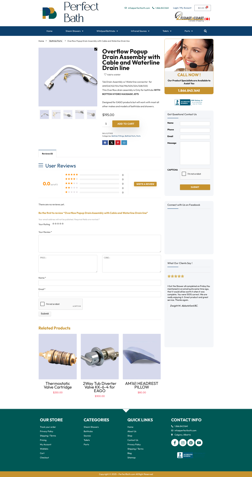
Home (49, 31)
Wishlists (44, 448)
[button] (205, 31)
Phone (170, 129)
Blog (129, 453)
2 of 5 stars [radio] (54, 223)
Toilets (166, 31)
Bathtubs (88, 431)
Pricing (43, 440)
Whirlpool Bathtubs (106, 31)
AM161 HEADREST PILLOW (141, 385)
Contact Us (132, 440)
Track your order (48, 427)
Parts (187, 31)
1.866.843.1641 (189, 90)
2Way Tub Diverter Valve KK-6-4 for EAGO (100, 387)
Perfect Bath (81, 13)
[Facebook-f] (174, 442)
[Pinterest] (191, 442)
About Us (131, 431)
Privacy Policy (46, 431)
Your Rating (44, 224)
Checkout (44, 457)
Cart (42, 453)
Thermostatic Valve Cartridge (58, 385)
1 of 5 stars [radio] (53, 223)
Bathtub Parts (55, 41)
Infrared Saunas (139, 31)
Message (171, 143)
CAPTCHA (172, 169)
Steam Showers (73, 31)
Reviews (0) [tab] (47, 153)
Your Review (45, 232)
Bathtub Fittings (118, 136)
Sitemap (131, 457)
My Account (45, 444)
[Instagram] (183, 442)
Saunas (87, 435)
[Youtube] (199, 442)
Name (42, 277)
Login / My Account (182, 7)
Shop (129, 435)
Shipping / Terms (48, 435)
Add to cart (125, 123)
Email (41, 289)
